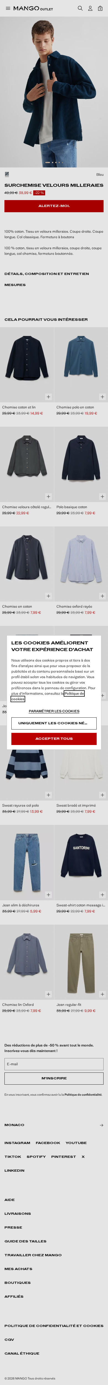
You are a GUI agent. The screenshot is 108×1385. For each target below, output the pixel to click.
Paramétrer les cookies (54, 711)
